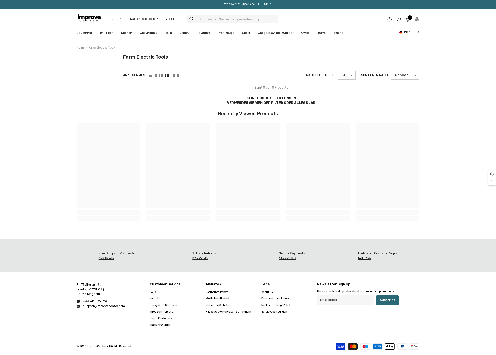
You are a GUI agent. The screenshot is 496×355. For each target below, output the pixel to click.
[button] (150, 75)
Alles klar (304, 103)
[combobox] (237, 19)
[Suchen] (232, 19)
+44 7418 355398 (95, 301)
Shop (116, 19)
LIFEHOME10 (264, 4)
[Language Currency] (417, 19)
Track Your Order (143, 19)
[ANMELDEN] (389, 19)
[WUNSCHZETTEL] (399, 19)
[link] (108, 212)
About (170, 19)
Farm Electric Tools (102, 47)
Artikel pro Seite (320, 75)
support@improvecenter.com (104, 306)
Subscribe (387, 300)
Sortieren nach (374, 75)
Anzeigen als (134, 75)
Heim (80, 47)
